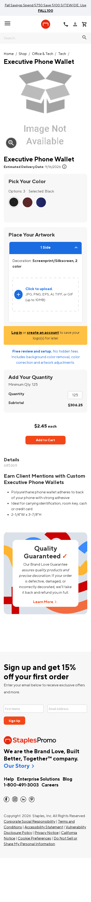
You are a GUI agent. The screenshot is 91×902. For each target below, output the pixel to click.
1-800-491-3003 (21, 785)
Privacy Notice (47, 833)
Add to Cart (45, 440)
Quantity (16, 394)
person (75, 24)
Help (9, 779)
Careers (50, 785)
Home (9, 54)
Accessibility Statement (43, 827)
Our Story (16, 766)
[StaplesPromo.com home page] (45, 24)
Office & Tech (42, 54)
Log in (16, 333)
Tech (62, 54)
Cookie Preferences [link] (34, 838)
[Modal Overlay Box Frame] (45, 711)
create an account (43, 333)
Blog (67, 779)
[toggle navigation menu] (7, 23)
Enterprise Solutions (38, 779)
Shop (23, 54)
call (66, 24)
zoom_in (11, 143)
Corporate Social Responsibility (29, 821)
